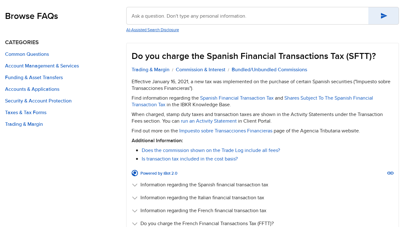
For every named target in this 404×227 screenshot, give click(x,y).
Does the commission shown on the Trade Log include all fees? (211, 150)
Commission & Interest (200, 70)
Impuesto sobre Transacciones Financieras (225, 130)
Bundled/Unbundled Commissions (269, 70)
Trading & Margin (150, 70)
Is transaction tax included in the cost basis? (190, 158)
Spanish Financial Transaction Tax (237, 98)
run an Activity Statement (209, 121)
